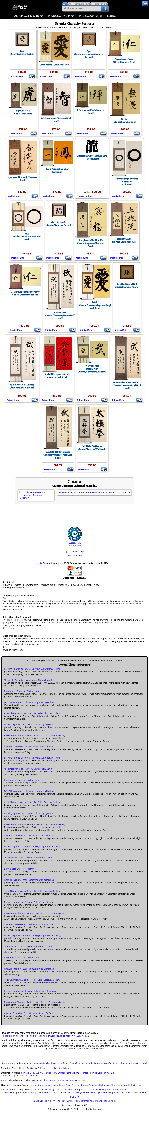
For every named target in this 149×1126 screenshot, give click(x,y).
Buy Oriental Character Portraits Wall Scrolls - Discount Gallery (34, 735)
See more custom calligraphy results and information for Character (94, 492)
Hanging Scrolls (82, 1089)
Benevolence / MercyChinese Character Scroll (124, 61)
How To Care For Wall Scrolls (104, 1072)
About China (43, 1080)
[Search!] (105, 8)
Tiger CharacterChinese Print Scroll (23, 112)
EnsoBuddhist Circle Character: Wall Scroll (26, 236)
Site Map (74, 1096)
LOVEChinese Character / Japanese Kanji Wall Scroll (95, 305)
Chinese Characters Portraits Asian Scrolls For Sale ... (30, 746)
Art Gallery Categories (37, 1068)
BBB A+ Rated (74, 555)
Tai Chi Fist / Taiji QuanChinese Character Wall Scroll (91, 448)
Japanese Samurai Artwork (134, 1063)
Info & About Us (88, 15)
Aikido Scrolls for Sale (135, 1092)
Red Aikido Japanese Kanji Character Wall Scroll (57, 376)
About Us (30, 1080)
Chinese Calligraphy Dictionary (126, 1084)
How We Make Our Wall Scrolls (36, 1072)
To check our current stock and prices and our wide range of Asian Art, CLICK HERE (45, 1035)
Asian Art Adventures (75, 1080)
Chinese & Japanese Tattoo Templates (20, 1075)
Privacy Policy (58, 1100)
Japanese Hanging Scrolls (110, 1092)
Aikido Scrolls (76, 1063)
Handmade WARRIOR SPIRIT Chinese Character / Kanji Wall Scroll (127, 385)
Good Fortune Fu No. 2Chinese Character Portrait (127, 285)
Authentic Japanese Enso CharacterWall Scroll (127, 181)
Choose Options (85, 196)
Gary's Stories (57, 1080)
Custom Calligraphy (26, 15)
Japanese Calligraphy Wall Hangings (19, 1092)
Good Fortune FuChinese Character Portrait (58, 224)
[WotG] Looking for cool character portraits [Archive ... (30, 702)
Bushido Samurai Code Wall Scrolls (102, 1063)
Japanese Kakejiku (43, 1089)
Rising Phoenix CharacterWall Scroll (57, 170)
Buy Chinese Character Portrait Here (21, 691)
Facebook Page (76, 551)
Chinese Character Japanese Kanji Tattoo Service (92, 157)
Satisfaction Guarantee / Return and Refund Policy (91, 1100)
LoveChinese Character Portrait (22, 53)
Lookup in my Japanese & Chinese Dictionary (33, 495)
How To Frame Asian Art (63, 1084)
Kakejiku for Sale (59, 1063)
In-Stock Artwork (59, 15)
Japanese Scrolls (47, 1092)
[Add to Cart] (32, 76)
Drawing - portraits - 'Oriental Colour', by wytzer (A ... (30, 724)
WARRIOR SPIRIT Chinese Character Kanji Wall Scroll (22, 386)
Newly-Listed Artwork (60, 1068)
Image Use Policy (41, 1100)
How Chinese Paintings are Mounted (70, 1072)
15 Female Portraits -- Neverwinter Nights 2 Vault (28, 680)
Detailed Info (16, 76)
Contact (112, 15)
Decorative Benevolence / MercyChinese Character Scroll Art (25, 293)
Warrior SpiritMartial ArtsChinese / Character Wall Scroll (92, 368)
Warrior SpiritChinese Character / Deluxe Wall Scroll (60, 315)
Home (22, 1068)
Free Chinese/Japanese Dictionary (92, 1084)
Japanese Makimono (63, 1089)
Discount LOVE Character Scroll (54, 64)
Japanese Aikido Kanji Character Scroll (22, 179)
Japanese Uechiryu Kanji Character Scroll (124, 240)
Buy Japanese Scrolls (39, 1063)
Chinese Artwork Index (68, 1092)
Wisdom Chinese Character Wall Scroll (56, 120)
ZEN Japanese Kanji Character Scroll (91, 112)
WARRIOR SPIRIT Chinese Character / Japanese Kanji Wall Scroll (57, 454)
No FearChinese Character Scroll (125, 120)
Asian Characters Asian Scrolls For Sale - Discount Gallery (32, 713)
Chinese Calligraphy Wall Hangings (109, 1089)
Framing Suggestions (39, 1084)
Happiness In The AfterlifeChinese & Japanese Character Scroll (90, 243)
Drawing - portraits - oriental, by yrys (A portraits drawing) (32, 668)
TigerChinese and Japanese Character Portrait (89, 54)
